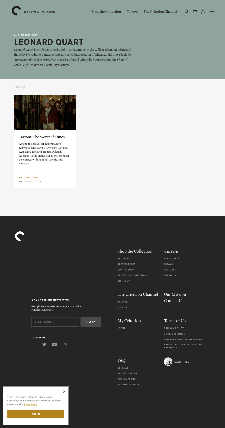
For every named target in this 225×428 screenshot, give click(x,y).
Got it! (36, 414)
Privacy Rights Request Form (183, 339)
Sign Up (122, 307)
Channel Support (129, 384)
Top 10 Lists (171, 258)
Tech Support (126, 379)
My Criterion (129, 320)
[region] (36, 405)
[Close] (64, 391)
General (122, 368)
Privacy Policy (174, 328)
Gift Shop (123, 280)
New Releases (126, 264)
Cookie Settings (174, 333)
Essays (22, 182)
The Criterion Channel (160, 11)
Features (170, 269)
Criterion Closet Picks (132, 275)
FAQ (121, 360)
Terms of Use (175, 320)
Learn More (30, 404)
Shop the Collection (106, 11)
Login (121, 328)
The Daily (170, 275)
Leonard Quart (30, 177)
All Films (123, 258)
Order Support (127, 373)
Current (132, 11)
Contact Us (174, 300)
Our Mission (175, 294)
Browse (122, 301)
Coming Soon (125, 269)
